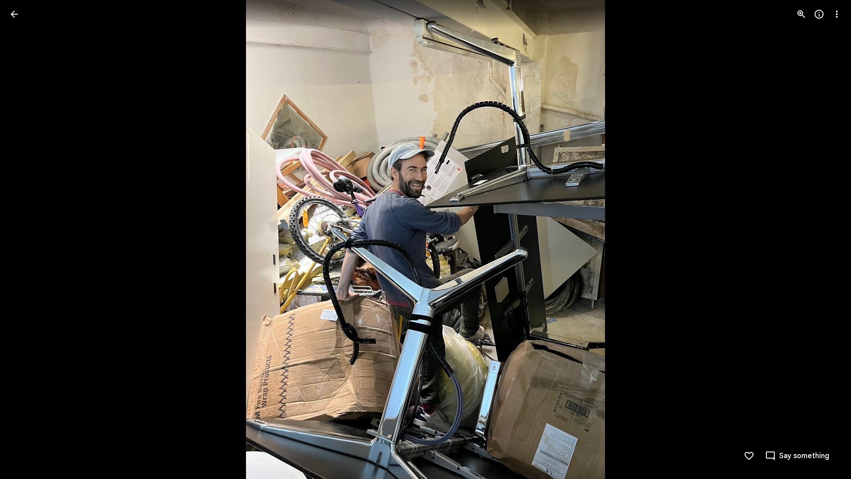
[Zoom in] (801, 14)
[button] (24, 239)
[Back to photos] (14, 14)
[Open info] (819, 14)
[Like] (749, 456)
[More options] (837, 14)
